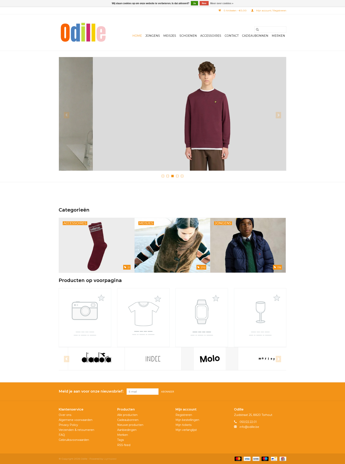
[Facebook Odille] (276, 391)
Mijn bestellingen (187, 420)
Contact (232, 36)
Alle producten (127, 415)
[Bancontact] (273, 458)
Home (137, 36)
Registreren (183, 415)
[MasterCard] (237, 458)
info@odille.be (249, 427)
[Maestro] (264, 458)
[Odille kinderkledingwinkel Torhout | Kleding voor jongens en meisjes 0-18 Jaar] (83, 32)
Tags (120, 440)
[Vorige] (66, 115)
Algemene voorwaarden (75, 420)
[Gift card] (282, 458)
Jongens (152, 36)
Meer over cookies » (221, 3)
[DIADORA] (87, 358)
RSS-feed (123, 445)
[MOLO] (200, 358)
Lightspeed (110, 458)
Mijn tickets (183, 425)
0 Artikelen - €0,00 (235, 10)
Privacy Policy (68, 425)
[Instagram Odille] (283, 391)
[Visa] (246, 458)
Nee (204, 3)
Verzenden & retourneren (76, 430)
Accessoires (210, 36)
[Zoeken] (257, 29)
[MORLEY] (257, 358)
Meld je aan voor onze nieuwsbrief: (91, 391)
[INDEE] (144, 358)
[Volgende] (278, 115)
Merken (278, 36)
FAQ (62, 435)
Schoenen (188, 36)
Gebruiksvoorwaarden (74, 440)
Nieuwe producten (130, 425)
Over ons (65, 415)
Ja (194, 3)
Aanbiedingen (127, 430)
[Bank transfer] (255, 458)
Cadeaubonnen (255, 36)
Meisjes (169, 36)
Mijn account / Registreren (271, 10)
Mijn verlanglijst (186, 430)
